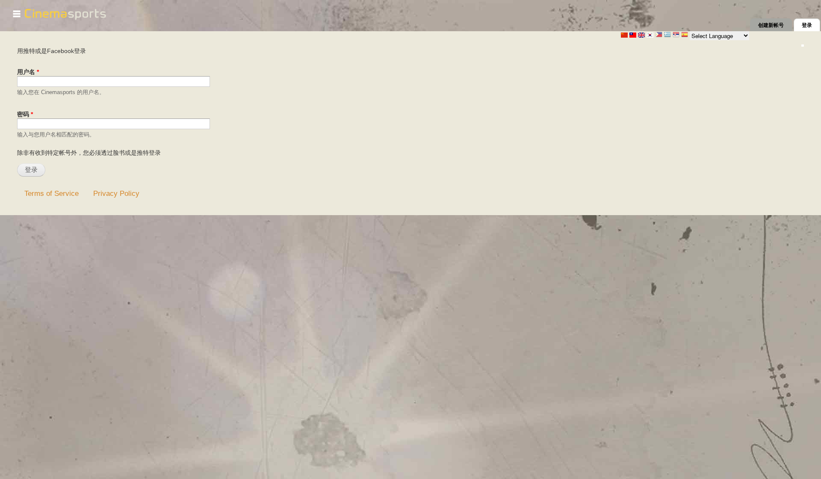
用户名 (28, 71)
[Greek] (667, 35)
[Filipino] (659, 35)
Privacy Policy (116, 193)
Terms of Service (51, 193)
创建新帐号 (771, 25)
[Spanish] (684, 35)
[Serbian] (676, 35)
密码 (25, 114)
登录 (811, 25)
